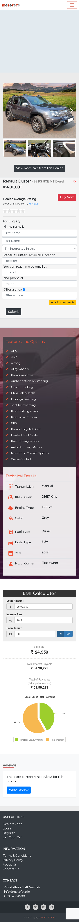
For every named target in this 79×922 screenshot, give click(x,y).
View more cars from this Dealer (39, 168)
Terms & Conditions (17, 855)
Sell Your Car (12, 837)
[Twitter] (35, 907)
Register (9, 833)
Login (7, 828)
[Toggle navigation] (72, 5)
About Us (10, 864)
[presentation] (7, 109)
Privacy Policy (13, 860)
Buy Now (67, 197)
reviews (33, 203)
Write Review (18, 790)
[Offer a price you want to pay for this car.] (24, 289)
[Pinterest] (51, 907)
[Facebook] (27, 907)
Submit (13, 312)
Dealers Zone (12, 824)
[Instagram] (43, 907)
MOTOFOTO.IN (48, 917)
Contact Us (11, 869)
